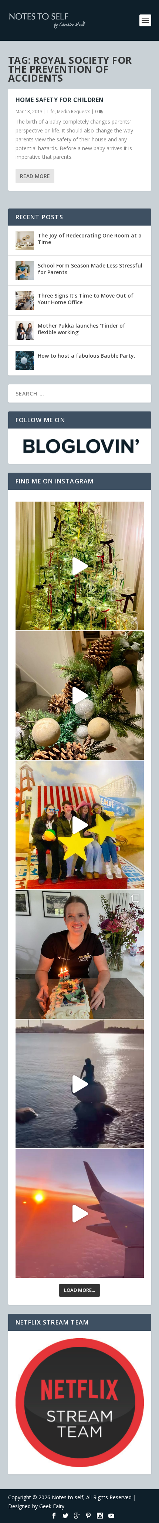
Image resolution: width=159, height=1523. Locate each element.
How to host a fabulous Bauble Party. (86, 355)
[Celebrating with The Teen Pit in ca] (80, 954)
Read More (35, 176)
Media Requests (73, 111)
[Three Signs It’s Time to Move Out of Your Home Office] (25, 300)
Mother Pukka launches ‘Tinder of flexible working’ (81, 329)
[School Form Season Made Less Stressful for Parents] (25, 270)
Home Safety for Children (60, 100)
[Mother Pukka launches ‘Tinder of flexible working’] (25, 330)
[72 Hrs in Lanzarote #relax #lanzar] (80, 1213)
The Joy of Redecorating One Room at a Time (90, 239)
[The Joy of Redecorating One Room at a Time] (25, 240)
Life (51, 111)
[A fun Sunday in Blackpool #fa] (80, 825)
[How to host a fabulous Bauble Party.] (25, 360)
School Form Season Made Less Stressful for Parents (90, 269)
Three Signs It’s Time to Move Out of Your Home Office (85, 299)
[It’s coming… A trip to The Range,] (80, 695)
